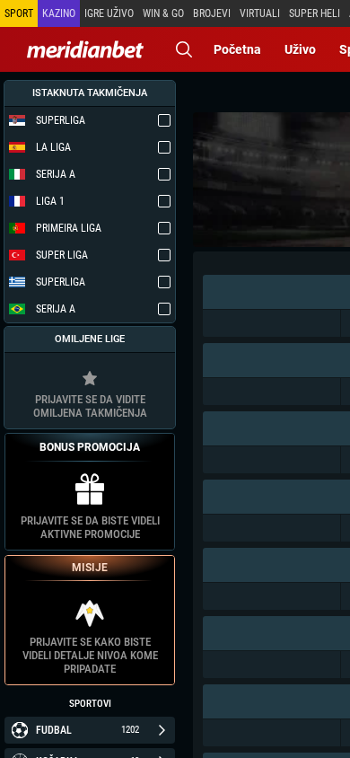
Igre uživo (109, 13)
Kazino (58, 13)
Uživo (300, 49)
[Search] (184, 49)
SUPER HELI (314, 13)
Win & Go (163, 13)
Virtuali (260, 13)
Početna (237, 49)
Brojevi (212, 13)
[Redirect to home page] (85, 49)
